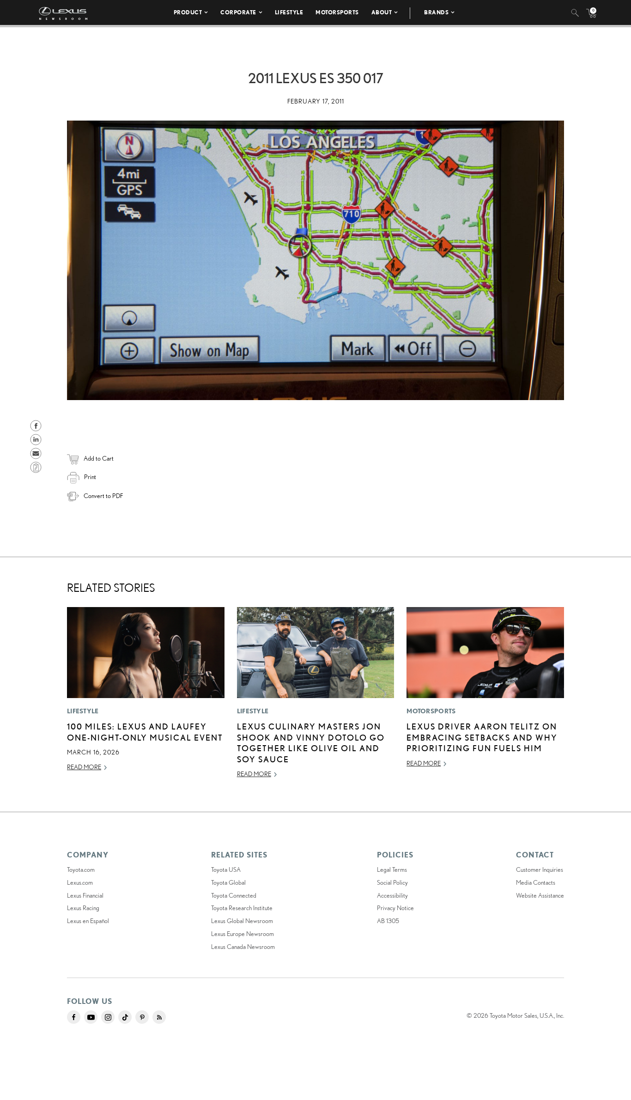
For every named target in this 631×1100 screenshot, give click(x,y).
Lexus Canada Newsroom (243, 946)
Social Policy (392, 882)
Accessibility (392, 895)
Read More (84, 767)
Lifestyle (289, 12)
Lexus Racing (83, 908)
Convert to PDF (103, 495)
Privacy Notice (395, 908)
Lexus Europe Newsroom (242, 933)
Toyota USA (226, 869)
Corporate (238, 12)
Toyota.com (81, 869)
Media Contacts (535, 882)
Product (188, 12)
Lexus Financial (85, 895)
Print (90, 476)
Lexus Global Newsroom (242, 920)
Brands (436, 12)
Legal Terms (392, 869)
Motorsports (337, 12)
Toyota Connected (233, 895)
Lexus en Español (88, 920)
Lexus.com (80, 882)
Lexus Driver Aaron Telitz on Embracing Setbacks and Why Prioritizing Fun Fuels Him (482, 737)
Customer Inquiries (539, 869)
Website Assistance (540, 895)
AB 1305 (388, 920)
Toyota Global (228, 882)
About (381, 12)
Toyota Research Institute (242, 908)
